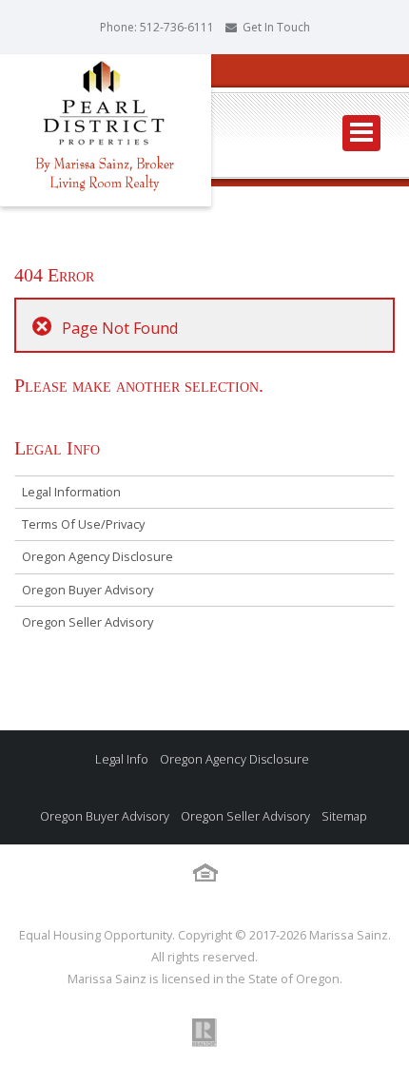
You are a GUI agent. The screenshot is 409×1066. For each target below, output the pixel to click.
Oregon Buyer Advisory (87, 589)
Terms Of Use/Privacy (83, 524)
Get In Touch (276, 27)
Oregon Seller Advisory (87, 621)
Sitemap (343, 815)
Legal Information (71, 491)
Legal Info (121, 758)
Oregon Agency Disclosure (97, 556)
